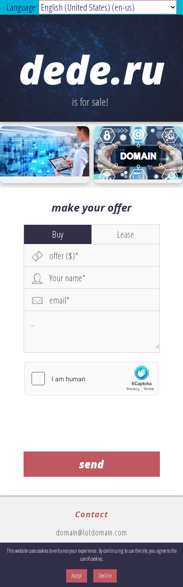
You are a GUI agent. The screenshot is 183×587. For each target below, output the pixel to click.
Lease (125, 234)
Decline (105, 575)
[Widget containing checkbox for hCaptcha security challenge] (91, 378)
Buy (58, 234)
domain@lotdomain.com (91, 532)
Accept (77, 575)
